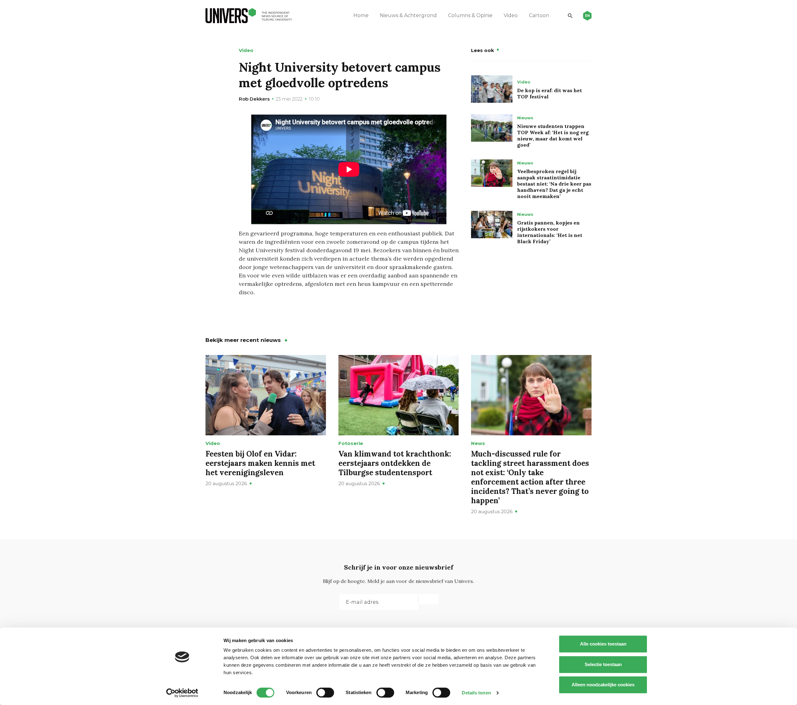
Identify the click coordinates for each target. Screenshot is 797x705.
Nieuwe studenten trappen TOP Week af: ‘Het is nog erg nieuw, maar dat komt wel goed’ (553, 135)
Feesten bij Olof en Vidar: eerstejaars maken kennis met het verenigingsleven (260, 463)
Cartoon (539, 15)
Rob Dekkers (254, 99)
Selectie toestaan (603, 664)
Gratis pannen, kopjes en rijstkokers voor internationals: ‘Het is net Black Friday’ (549, 232)
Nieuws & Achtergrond (408, 15)
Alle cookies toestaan (603, 643)
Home (361, 15)
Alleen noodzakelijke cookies (603, 684)
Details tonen (476, 692)
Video (511, 15)
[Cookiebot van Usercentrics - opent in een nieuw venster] (182, 693)
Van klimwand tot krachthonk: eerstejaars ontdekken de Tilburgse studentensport (394, 463)
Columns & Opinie (470, 15)
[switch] (325, 693)
